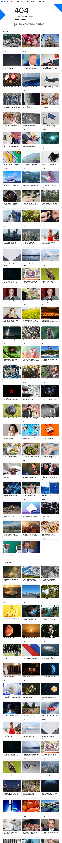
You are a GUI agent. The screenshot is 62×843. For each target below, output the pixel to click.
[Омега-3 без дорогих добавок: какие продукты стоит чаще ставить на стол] (31, 628)
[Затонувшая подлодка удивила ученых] (12, 672)
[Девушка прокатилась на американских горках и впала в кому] (50, 647)
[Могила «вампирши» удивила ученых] (12, 750)
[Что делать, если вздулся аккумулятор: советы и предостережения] (50, 413)
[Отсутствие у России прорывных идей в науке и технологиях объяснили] (12, 491)
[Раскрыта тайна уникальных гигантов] (12, 413)
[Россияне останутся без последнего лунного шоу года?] (12, 277)
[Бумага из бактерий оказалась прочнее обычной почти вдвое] (31, 511)
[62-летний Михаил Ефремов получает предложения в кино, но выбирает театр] (12, 297)
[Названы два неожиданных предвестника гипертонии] (31, 141)
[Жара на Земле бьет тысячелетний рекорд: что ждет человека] (50, 316)
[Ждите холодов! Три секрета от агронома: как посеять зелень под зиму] (31, 219)
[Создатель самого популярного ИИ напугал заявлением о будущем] (31, 472)
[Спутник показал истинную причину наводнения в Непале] (12, 530)
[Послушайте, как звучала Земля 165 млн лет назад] (50, 589)
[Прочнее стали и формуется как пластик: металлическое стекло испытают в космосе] (31, 335)
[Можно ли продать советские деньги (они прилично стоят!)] (31, 277)
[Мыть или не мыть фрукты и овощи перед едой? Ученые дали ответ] (31, 297)
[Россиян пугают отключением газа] (12, 809)
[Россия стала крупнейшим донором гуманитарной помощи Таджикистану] (31, 750)
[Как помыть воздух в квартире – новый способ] (31, 433)
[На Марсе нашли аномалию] (12, 731)
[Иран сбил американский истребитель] (12, 219)
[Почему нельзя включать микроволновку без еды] (31, 770)
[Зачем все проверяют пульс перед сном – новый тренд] (50, 452)
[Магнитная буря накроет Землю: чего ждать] (31, 731)
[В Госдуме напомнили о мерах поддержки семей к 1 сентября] (31, 491)
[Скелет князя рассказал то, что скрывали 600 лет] (50, 43)
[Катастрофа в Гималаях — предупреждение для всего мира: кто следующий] (12, 43)
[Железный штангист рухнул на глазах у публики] (50, 569)
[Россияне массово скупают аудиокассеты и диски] (50, 433)
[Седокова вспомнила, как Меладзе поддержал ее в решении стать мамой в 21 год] (50, 550)
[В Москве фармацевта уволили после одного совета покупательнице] (31, 394)
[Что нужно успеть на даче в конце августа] (50, 374)
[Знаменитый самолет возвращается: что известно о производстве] (50, 711)
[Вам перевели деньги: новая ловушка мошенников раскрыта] (31, 199)
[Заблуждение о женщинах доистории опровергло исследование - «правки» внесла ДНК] (31, 121)
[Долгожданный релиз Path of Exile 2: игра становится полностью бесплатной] (12, 569)
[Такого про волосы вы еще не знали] (50, 160)
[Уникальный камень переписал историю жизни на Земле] (12, 692)
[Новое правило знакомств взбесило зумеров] (50, 238)
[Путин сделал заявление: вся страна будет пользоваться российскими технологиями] (31, 711)
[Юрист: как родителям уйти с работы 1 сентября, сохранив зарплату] (50, 628)
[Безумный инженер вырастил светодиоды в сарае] (31, 589)
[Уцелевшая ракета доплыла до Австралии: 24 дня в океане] (31, 82)
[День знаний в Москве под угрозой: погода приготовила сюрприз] (50, 731)
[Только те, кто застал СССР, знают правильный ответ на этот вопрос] (12, 102)
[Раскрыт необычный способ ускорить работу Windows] (12, 647)
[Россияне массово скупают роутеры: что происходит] (12, 238)
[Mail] (2, 1)
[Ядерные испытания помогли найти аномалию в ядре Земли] (31, 647)
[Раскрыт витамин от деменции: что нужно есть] (50, 219)
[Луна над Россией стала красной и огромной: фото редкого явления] (50, 789)
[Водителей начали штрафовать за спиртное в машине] (12, 374)
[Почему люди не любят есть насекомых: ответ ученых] (12, 355)
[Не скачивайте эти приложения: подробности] (12, 472)
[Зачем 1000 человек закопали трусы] (50, 692)
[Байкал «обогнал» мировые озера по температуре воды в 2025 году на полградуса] (31, 258)
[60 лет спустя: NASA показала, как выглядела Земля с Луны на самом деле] (31, 102)
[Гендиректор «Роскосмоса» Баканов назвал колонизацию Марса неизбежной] (31, 530)
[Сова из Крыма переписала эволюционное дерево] (50, 277)
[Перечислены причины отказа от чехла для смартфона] (12, 316)
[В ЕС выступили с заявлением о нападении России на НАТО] (50, 121)
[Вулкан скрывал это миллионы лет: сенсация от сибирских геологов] (31, 160)
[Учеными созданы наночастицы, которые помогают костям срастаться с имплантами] (31, 608)
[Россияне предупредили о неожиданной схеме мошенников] (31, 355)
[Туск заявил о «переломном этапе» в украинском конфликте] (31, 63)
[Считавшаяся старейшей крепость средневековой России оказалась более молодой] (31, 809)
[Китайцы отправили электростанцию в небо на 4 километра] (12, 180)
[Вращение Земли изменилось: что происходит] (50, 770)
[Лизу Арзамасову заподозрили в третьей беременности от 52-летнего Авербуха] (31, 413)
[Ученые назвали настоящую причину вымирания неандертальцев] (31, 789)
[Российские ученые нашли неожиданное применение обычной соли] (50, 180)
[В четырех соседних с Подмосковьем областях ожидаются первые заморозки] (31, 374)
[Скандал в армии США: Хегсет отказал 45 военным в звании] (31, 550)
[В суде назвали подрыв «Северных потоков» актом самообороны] (50, 750)
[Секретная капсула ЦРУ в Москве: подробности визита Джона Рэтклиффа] (50, 82)
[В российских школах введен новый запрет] (50, 511)
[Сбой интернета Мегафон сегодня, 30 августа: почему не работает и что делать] (12, 608)
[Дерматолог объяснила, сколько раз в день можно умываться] (12, 121)
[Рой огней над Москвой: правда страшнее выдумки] (12, 63)
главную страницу (27, 25)
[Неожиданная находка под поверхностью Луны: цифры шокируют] (50, 672)
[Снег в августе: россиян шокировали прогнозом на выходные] (31, 238)
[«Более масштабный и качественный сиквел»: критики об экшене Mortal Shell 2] (50, 608)
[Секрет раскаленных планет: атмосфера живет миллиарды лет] (31, 569)
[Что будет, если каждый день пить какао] (12, 82)
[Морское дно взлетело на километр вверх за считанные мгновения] (31, 672)
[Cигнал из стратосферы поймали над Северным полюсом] (50, 258)
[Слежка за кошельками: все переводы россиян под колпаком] (12, 589)
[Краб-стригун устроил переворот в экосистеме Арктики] (12, 511)
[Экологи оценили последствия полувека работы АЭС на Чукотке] (50, 199)
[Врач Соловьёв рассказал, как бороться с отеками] (12, 433)
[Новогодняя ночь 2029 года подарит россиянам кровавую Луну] (12, 394)
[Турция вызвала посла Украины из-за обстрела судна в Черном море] (50, 809)
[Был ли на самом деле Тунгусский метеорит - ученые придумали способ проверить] (12, 335)
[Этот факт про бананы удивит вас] (12, 711)
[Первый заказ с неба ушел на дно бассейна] (50, 355)
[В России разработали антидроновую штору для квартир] (12, 258)
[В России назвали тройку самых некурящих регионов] (12, 628)
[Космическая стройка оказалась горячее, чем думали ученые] (50, 394)
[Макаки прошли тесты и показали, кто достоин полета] (50, 335)
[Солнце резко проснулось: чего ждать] (50, 141)
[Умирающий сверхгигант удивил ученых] (31, 692)
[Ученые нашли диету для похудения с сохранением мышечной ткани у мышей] (50, 530)
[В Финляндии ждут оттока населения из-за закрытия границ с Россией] (50, 491)
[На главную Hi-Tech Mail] (5, 1)
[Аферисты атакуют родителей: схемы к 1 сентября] (12, 550)
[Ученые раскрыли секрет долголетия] (50, 102)
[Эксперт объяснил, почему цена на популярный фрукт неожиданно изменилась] (12, 160)
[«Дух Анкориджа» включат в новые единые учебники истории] (50, 472)
